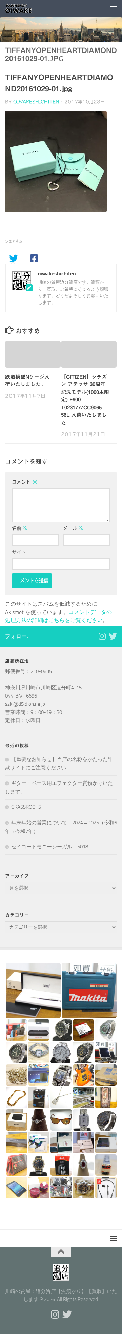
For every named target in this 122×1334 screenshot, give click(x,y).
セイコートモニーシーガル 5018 (49, 847)
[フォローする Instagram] (102, 636)
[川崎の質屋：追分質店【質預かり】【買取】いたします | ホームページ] (23, 8)
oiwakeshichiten (36, 102)
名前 (20, 528)
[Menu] (113, 8)
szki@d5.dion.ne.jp (25, 704)
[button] (33, 990)
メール (73, 528)
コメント (24, 482)
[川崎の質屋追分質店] (113, 636)
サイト (19, 552)
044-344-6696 (21, 696)
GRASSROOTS (26, 807)
